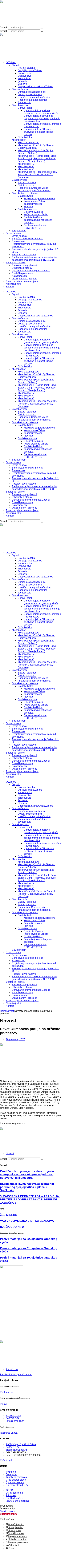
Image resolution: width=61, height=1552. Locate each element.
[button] (8, 1514)
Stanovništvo (24, 76)
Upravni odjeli (25, 108)
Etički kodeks (25, 137)
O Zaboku (11, 62)
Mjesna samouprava (28, 142)
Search (4, 27)
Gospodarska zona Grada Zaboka (35, 86)
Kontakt (10, 286)
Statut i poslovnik (27, 185)
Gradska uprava (20, 105)
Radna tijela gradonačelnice (32, 100)
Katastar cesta (19, 276)
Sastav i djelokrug (27, 182)
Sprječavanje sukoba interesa (27, 238)
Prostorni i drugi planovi (24, 265)
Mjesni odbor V (26, 166)
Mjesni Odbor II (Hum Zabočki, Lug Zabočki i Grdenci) (36, 151)
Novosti (10, 1011)
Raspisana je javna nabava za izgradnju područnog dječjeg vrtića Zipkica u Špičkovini (27, 1187)
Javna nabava (13, 233)
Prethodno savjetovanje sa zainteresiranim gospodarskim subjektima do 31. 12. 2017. (34, 258)
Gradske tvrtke (25, 196)
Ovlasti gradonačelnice (30, 94)
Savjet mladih (19, 230)
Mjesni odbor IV (26, 164)
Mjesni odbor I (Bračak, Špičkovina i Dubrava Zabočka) (36, 146)
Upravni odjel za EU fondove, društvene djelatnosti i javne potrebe (39, 132)
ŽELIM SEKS (8, 1214)
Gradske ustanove (27, 209)
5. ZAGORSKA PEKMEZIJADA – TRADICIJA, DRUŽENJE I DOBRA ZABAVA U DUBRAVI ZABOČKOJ (30, 1199)
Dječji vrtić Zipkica (33, 212)
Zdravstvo (23, 81)
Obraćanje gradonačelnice (32, 92)
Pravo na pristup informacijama (22, 281)
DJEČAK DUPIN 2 (12, 1226)
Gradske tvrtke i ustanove (25, 193)
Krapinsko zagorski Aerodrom (39, 198)
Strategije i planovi (15, 262)
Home (3, 1011)
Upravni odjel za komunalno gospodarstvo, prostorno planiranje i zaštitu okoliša (42, 118)
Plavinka (28, 206)
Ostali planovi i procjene (24, 278)
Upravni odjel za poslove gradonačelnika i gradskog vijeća (41, 111)
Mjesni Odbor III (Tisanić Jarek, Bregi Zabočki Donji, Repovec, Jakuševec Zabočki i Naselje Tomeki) (37, 158)
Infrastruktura (24, 78)
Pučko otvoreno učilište (36, 214)
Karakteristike (25, 73)
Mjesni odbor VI (26, 169)
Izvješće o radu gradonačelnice (34, 97)
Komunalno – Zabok (34, 201)
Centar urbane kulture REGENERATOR (35, 226)
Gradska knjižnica (33, 217)
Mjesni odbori (19, 140)
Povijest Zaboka (26, 68)
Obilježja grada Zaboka (30, 70)
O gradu (16, 65)
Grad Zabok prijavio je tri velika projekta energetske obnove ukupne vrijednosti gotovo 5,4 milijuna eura (27, 1174)
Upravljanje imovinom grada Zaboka (31, 270)
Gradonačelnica (20, 89)
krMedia (19, 1508)
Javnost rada (24, 102)
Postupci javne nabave (24, 254)
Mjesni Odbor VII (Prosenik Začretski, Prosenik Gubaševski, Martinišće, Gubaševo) (37, 174)
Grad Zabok (21, 1506)
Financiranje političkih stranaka (34, 190)
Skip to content (8, 1511)
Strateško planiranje (22, 273)
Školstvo (22, 84)
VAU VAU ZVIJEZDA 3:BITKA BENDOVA (27, 1220)
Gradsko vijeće (20, 180)
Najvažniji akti (13, 284)
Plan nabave (18, 241)
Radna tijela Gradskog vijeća (33, 188)
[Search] (42, 28)
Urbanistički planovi (22, 268)
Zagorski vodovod (33, 204)
